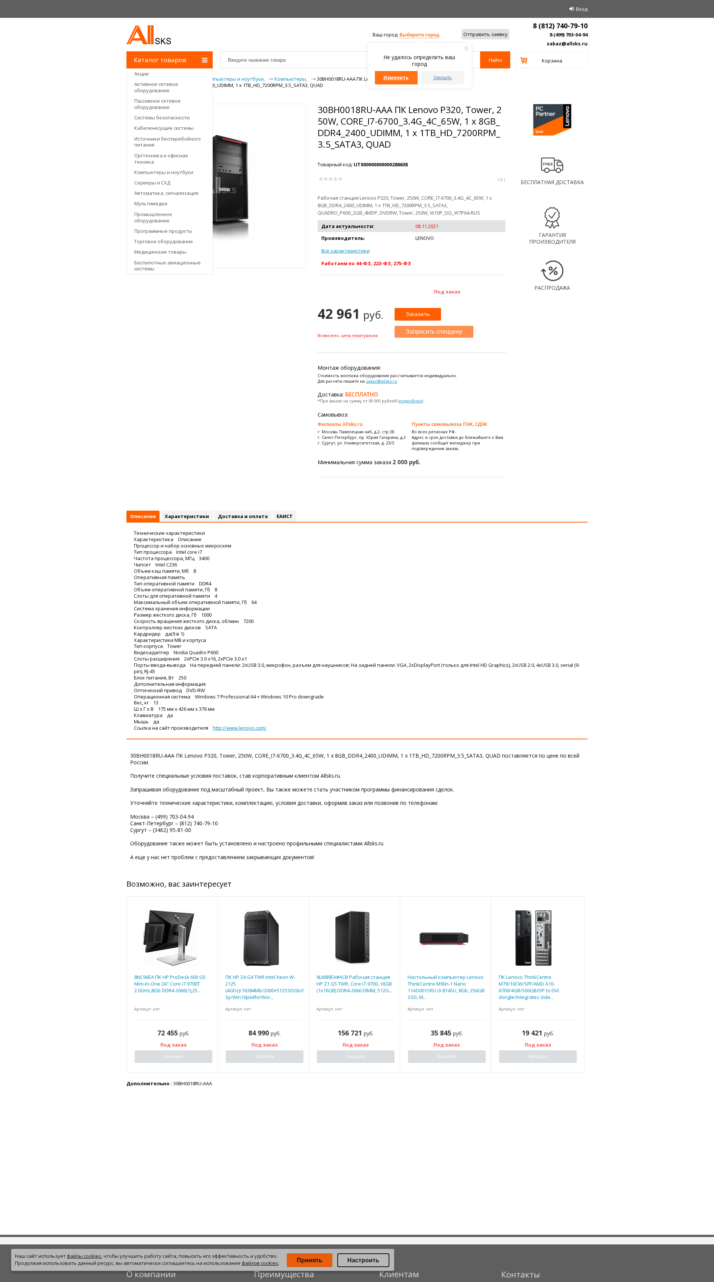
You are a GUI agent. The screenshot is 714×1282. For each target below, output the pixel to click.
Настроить (363, 1260)
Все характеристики (345, 250)
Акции (141, 73)
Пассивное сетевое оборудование (157, 103)
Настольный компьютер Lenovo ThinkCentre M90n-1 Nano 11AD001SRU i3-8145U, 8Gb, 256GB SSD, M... (446, 987)
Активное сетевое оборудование (156, 87)
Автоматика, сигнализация (166, 193)
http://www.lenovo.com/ (240, 727)
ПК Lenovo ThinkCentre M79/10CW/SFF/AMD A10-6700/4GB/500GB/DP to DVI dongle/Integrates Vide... (529, 987)
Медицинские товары (160, 251)
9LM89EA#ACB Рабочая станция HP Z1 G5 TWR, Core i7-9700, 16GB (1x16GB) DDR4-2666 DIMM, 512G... (354, 984)
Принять (309, 1260)
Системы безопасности (162, 117)
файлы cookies (84, 1256)
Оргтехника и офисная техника (161, 158)
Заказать (418, 314)
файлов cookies (260, 1263)
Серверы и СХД (152, 182)
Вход (582, 9)
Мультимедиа (150, 203)
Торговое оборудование (163, 241)
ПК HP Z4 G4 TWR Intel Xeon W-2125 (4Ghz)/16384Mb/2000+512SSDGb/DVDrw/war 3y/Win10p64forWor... (264, 987)
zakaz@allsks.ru (567, 43)
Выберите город (419, 34)
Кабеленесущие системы (164, 128)
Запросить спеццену (434, 331)
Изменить (396, 77)
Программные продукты (163, 231)
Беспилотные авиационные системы (167, 265)
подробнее (410, 401)
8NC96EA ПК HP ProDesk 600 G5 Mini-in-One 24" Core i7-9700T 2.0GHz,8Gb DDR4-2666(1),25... (170, 984)
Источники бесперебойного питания (167, 141)
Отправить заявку (485, 34)
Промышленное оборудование (153, 217)
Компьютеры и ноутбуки (163, 172)
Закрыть (442, 77)
